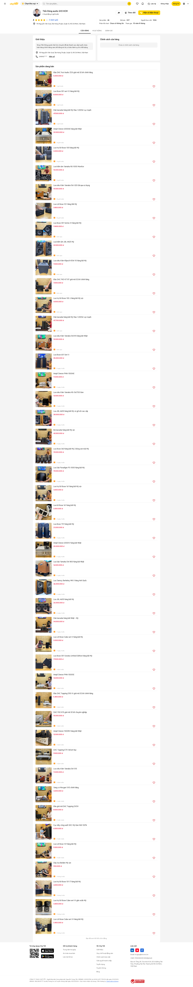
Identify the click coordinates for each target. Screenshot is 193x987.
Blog (98, 972)
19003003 (138, 958)
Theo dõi (131, 12)
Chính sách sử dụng (112, 981)
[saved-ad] (137, 3)
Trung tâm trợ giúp (69, 950)
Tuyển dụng (100, 964)
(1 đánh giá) (53, 20)
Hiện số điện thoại (150, 12)
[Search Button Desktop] (129, 3)
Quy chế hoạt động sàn (104, 953)
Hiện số (52, 57)
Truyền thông (101, 968)
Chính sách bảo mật (103, 957)
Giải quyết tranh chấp (104, 961)
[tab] (85, 31)
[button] (5, 3)
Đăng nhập (165, 4)
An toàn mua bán (69, 953)
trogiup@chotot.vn (141, 954)
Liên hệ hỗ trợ (67, 957)
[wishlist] (154, 87)
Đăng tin (176, 4)
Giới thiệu (99, 950)
